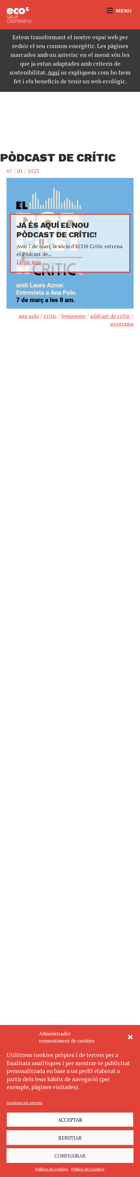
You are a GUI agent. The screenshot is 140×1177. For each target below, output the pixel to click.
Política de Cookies (88, 1169)
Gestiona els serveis (24, 1102)
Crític (50, 315)
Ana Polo (29, 315)
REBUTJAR (70, 1137)
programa (121, 323)
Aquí (54, 72)
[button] (130, 1037)
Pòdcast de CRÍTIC (110, 315)
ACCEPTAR (70, 1120)
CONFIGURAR (70, 1155)
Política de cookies (51, 1169)
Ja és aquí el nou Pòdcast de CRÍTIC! (57, 230)
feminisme (73, 315)
